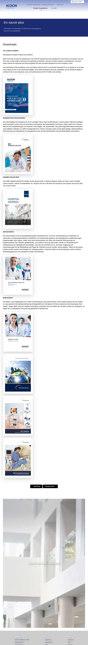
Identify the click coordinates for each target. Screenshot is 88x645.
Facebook (70, 639)
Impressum (48, 639)
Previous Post (50, 486)
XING (69, 642)
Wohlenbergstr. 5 (19, 642)
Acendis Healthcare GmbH (22, 639)
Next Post (36, 486)
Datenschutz (48, 642)
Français (79, 1)
